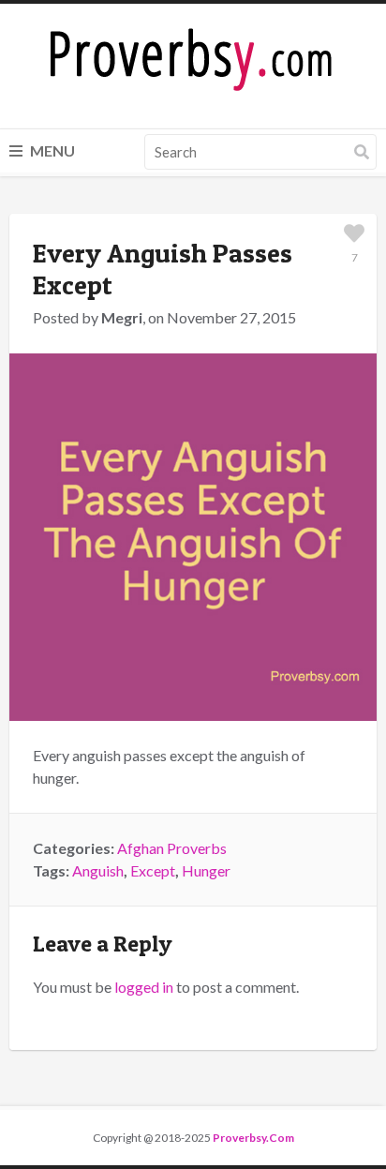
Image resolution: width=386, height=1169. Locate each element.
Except (152, 870)
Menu (51, 150)
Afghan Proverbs (172, 848)
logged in (143, 987)
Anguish (98, 870)
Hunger (206, 870)
